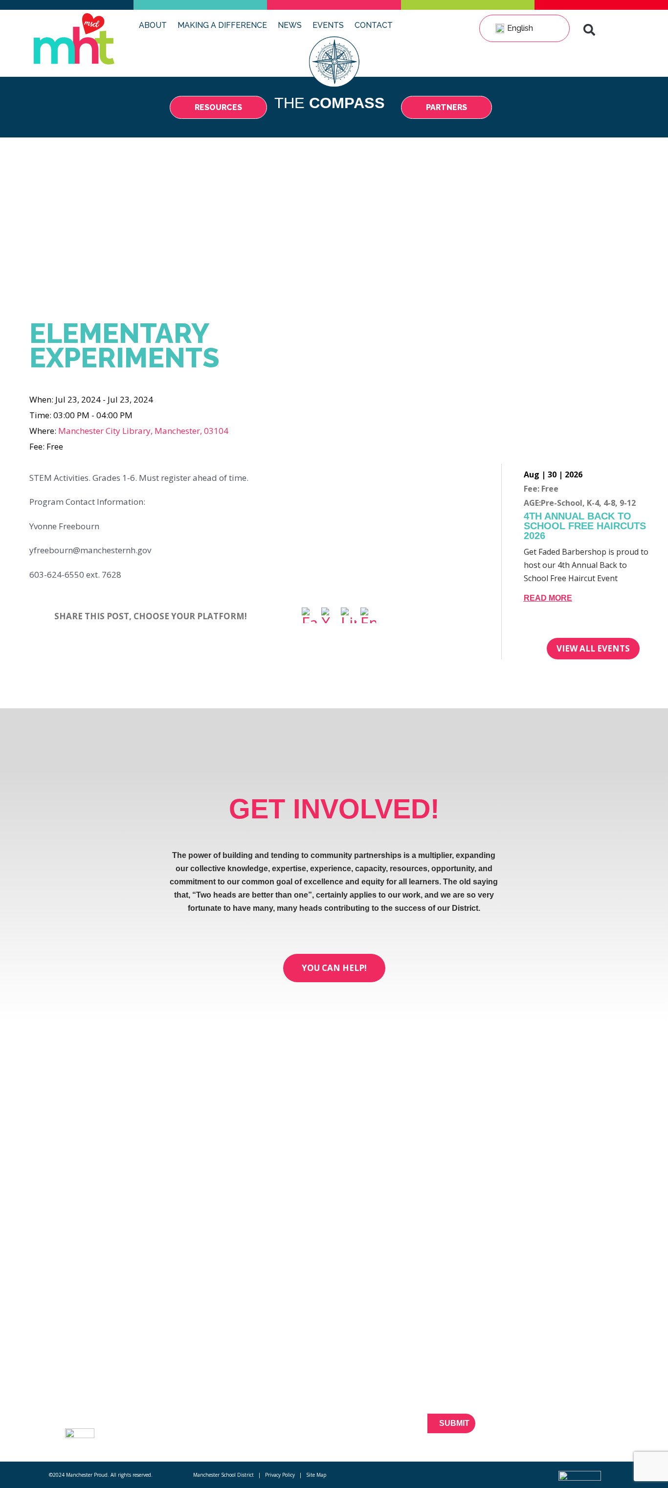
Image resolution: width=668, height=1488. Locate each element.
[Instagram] (606, 1429)
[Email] (368, 616)
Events (328, 25)
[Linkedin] (589, 1429)
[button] (589, 30)
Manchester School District (223, 1474)
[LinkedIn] (348, 616)
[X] (329, 616)
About (153, 25)
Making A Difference (222, 25)
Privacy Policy (280, 1474)
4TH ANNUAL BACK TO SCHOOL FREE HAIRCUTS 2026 (585, 526)
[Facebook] (309, 616)
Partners (159, 1407)
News (290, 25)
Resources (163, 1390)
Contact (374, 25)
